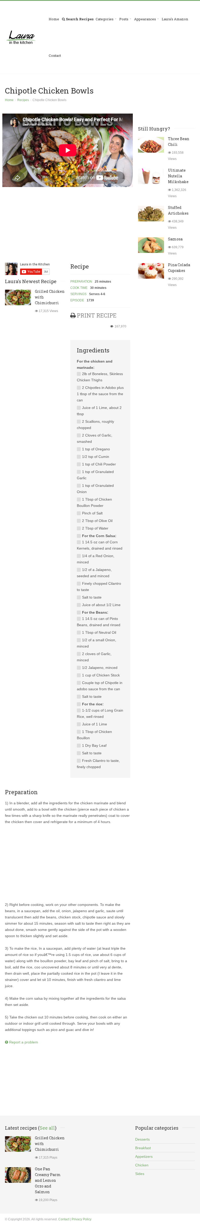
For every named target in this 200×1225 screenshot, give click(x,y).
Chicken (141, 1165)
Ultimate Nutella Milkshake (178, 176)
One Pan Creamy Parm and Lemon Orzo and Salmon (48, 1180)
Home (54, 19)
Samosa (175, 239)
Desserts (142, 1139)
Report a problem (23, 1042)
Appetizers (144, 1156)
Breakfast (143, 1148)
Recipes (23, 100)
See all (47, 1128)
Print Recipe (96, 315)
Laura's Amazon (175, 19)
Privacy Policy (81, 1219)
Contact (55, 55)
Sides (139, 1174)
